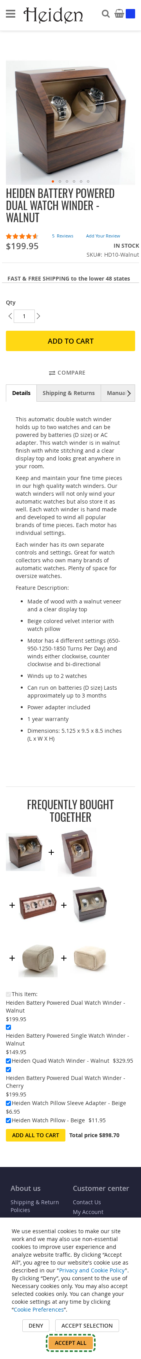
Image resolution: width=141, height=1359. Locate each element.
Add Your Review (103, 236)
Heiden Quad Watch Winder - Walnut (60, 1060)
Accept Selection (87, 1325)
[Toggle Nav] (10, 14)
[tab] (21, 393)
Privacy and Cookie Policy (92, 1270)
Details (21, 393)
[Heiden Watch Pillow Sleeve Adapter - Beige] (38, 937)
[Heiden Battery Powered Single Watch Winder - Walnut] (77, 831)
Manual (117, 393)
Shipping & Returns (69, 393)
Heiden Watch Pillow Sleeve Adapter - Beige (69, 1103)
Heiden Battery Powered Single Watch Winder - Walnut (67, 1039)
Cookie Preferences (39, 1309)
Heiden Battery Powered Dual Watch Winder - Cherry (65, 1081)
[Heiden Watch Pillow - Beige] (89, 937)
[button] (52, 181)
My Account (88, 1212)
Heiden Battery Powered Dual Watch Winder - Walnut (65, 1006)
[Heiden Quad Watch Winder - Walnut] (38, 884)
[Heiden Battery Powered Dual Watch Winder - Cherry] (89, 884)
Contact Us (87, 1202)
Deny (36, 1325)
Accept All (71, 1342)
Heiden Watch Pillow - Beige (48, 1120)
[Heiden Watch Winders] (54, 15)
